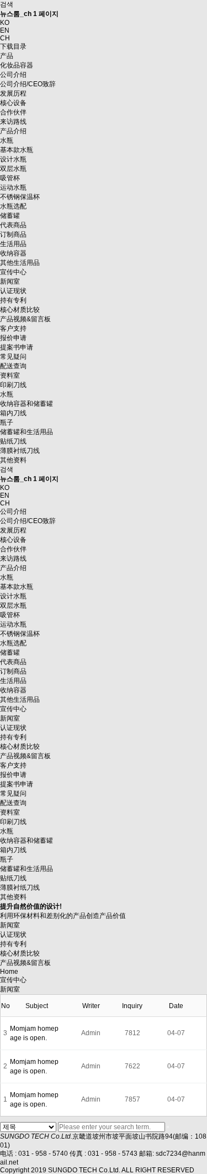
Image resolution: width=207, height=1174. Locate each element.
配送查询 (13, 366)
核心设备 (13, 103)
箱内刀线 (13, 413)
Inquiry (132, 1006)
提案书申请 (16, 347)
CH (5, 38)
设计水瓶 (13, 159)
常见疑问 (13, 357)
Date (176, 1006)
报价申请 (13, 338)
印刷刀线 (13, 385)
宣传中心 (13, 272)
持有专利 (13, 300)
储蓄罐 (10, 216)
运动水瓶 (13, 187)
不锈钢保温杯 (20, 197)
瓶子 (6, 422)
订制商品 (13, 234)
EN (4, 30)
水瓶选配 (13, 206)
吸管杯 (10, 178)
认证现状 (13, 291)
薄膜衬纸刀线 (20, 887)
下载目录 (13, 46)
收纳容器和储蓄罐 (26, 404)
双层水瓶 (13, 169)
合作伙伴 (13, 112)
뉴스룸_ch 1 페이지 (29, 14)
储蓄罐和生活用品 (26, 432)
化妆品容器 (16, 65)
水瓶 (6, 140)
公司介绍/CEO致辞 (28, 84)
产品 (6, 56)
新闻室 (10, 281)
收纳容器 (13, 253)
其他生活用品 (20, 263)
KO (4, 23)
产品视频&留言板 (25, 319)
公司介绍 (13, 75)
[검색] (168, 1127)
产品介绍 (13, 131)
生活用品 (13, 244)
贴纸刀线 (13, 878)
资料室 (10, 375)
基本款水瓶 (16, 150)
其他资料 (13, 897)
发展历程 (13, 93)
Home (9, 971)
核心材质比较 (20, 310)
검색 (6, 4)
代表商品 (13, 225)
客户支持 (13, 328)
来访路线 (13, 122)
